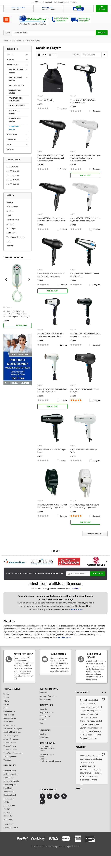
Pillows (6, 701)
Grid (43, 55)
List (54, 55)
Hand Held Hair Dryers (15, 79)
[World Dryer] (96, 561)
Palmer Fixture (12, 207)
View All (10, 246)
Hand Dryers (8, 722)
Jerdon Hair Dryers (14, 112)
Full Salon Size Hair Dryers (15, 99)
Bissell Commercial (11, 781)
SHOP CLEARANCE (10, 827)
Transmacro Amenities (16, 237)
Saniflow (10, 211)
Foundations (8, 792)
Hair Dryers (16, 41)
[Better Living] (42, 561)
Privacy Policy (45, 700)
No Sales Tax (48, 9)
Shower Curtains (10, 750)
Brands (10, 150)
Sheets (6, 698)
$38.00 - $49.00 (13, 180)
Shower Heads (9, 725)
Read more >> (77, 609)
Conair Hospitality (10, 785)
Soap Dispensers (10, 757)
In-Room (10, 60)
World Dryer (11, 228)
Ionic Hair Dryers (16, 85)
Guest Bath (12, 134)
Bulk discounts (18, 9)
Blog (41, 723)
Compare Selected (95, 534)
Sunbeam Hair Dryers (15, 120)
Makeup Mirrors (9, 746)
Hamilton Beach (9, 795)
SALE (9, 145)
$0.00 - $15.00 (12, 167)
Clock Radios (8, 715)
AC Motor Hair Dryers (15, 91)
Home (5, 41)
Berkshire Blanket (10, 774)
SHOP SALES (8, 825)
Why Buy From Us (47, 713)
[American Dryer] (14, 561)
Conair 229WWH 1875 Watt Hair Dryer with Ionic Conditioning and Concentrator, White (85, 158)
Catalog (43, 734)
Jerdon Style (8, 799)
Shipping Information (48, 696)
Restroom (11, 139)
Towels (10, 55)
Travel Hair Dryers (17, 106)
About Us (43, 709)
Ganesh (10, 202)
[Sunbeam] (69, 561)
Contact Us (44, 693)
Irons (5, 708)
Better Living (11, 233)
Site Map (43, 720)
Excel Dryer (7, 788)
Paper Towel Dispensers (13, 753)
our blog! (75, 589)
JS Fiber (6, 802)
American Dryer (13, 220)
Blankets (7, 704)
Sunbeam (10, 224)
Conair (9, 215)
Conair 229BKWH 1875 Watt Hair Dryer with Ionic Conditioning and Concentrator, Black (50, 158)
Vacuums (7, 760)
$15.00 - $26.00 (13, 171)
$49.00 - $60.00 (13, 184)
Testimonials (45, 716)
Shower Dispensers (11, 739)
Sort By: (75, 55)
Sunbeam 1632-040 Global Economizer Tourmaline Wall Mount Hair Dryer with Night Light (16, 314)
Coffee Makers (9, 711)
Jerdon (9, 242)
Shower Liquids (9, 743)
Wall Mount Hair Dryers (16, 71)
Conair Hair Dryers (32, 41)
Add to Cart (21, 325)
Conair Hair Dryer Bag (45, 100)
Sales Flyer (44, 738)
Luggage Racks (9, 718)
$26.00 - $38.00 (13, 176)
